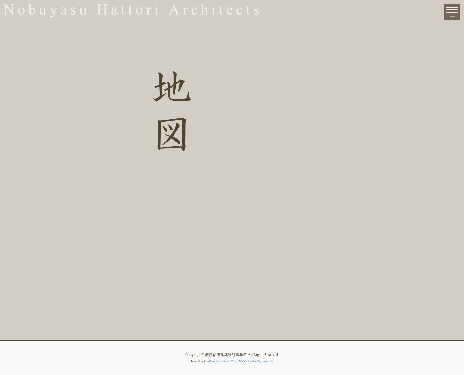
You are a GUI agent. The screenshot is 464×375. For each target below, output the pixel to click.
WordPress (209, 361)
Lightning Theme (229, 361)
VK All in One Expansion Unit (257, 361)
